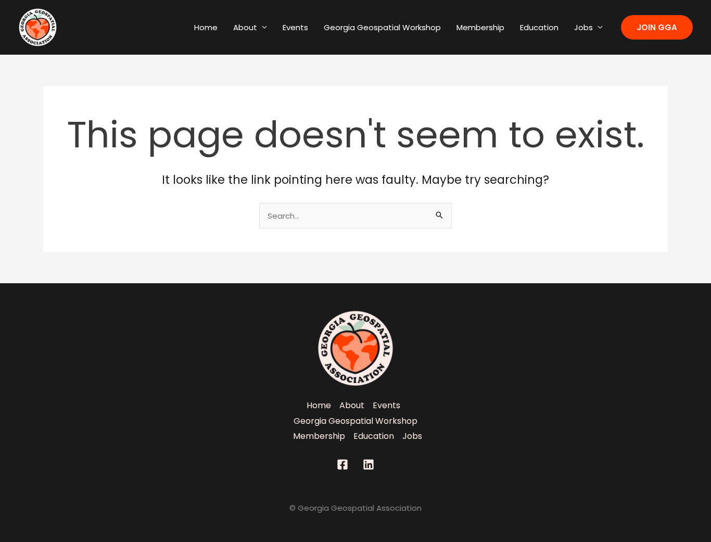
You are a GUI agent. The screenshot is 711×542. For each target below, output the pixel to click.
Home (206, 27)
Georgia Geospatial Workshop (382, 27)
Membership (480, 27)
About (245, 27)
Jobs (583, 27)
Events (295, 27)
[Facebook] (342, 464)
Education (539, 27)
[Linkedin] (368, 464)
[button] (657, 27)
